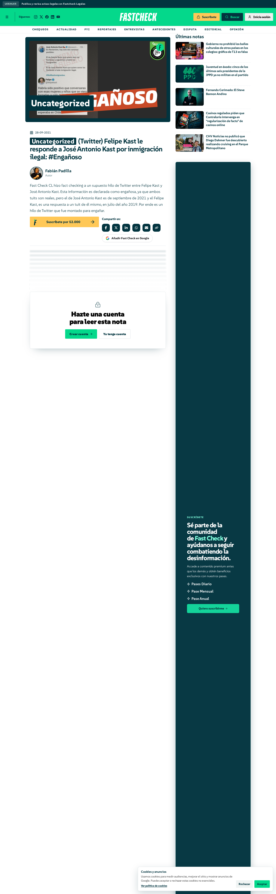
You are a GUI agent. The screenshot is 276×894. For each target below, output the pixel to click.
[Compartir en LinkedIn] (126, 228)
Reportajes (107, 29)
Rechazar (244, 884)
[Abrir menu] (7, 17)
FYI (87, 29)
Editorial (213, 29)
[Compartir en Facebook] (106, 228)
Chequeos (40, 29)
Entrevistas (134, 29)
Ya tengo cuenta (114, 334)
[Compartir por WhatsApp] (136, 228)
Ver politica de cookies (154, 885)
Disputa (190, 29)
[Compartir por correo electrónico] (146, 228)
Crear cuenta (78, 334)
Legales (11, 3)
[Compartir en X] (116, 228)
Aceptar (262, 884)
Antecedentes (164, 29)
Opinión (237, 29)
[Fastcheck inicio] (138, 16)
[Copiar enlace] (157, 228)
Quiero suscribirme (211, 608)
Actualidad (67, 29)
